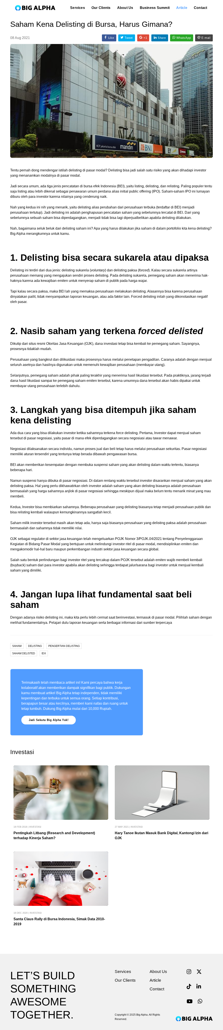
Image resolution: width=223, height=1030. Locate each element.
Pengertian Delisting (64, 646)
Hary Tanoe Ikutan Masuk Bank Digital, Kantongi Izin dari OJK (161, 835)
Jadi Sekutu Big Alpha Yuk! (48, 720)
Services (77, 8)
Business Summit (155, 8)
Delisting (35, 646)
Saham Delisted (23, 653)
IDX (44, 653)
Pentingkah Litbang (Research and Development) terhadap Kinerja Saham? (54, 835)
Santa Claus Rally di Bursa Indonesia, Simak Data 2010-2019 (59, 921)
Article (181, 8)
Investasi (35, 826)
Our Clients (101, 8)
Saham (17, 646)
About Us (125, 8)
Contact (200, 8)
